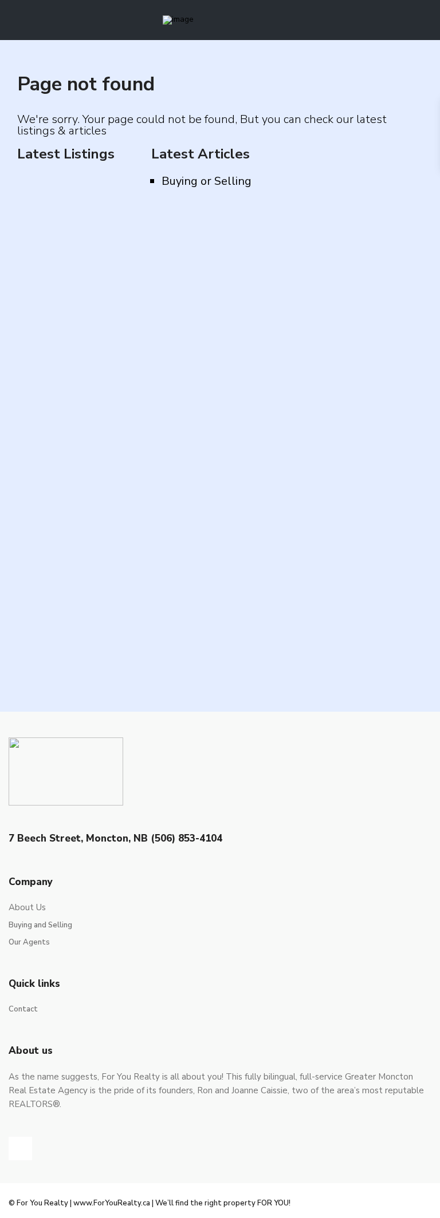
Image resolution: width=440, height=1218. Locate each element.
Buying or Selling (207, 181)
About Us (27, 907)
